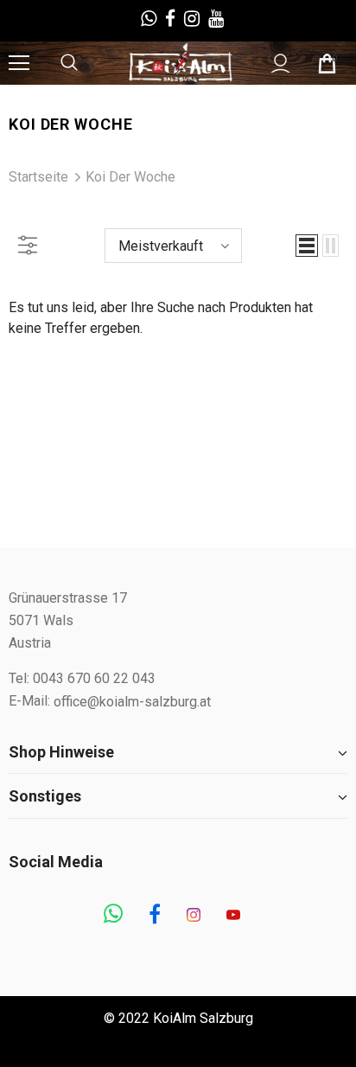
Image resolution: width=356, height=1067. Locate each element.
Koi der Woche (130, 177)
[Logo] (180, 62)
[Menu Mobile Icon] (19, 63)
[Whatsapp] (113, 916)
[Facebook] (155, 916)
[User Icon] (280, 63)
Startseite (38, 177)
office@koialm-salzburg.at (132, 701)
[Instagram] (193, 916)
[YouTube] (233, 916)
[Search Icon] (86, 63)
